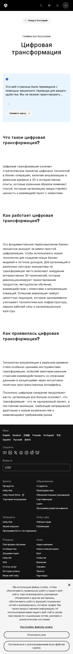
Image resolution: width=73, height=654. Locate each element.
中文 (59, 435)
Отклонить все (36, 634)
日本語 (27, 435)
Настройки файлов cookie (36, 626)
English (6, 435)
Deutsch (17, 435)
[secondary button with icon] (65, 5)
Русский (17, 439)
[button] (36, 20)
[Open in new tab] (22, 495)
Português (48, 435)
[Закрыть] (69, 585)
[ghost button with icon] (8, 104)
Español (7, 439)
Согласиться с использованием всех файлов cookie (36, 646)
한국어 (28, 439)
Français (36, 435)
